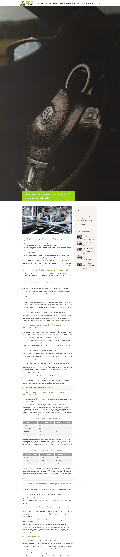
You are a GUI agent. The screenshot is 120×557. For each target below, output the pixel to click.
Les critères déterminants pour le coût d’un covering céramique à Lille (87, 220)
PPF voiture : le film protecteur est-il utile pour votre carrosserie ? (88, 244)
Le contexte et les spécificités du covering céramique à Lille (86, 216)
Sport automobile (82, 3)
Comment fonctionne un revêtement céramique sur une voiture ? (43, 478)
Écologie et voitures (94, 3)
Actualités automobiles (45, 3)
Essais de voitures (58, 3)
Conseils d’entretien (70, 3)
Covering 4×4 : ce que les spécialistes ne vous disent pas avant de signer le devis (88, 238)
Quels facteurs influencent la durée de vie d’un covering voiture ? (43, 387)
